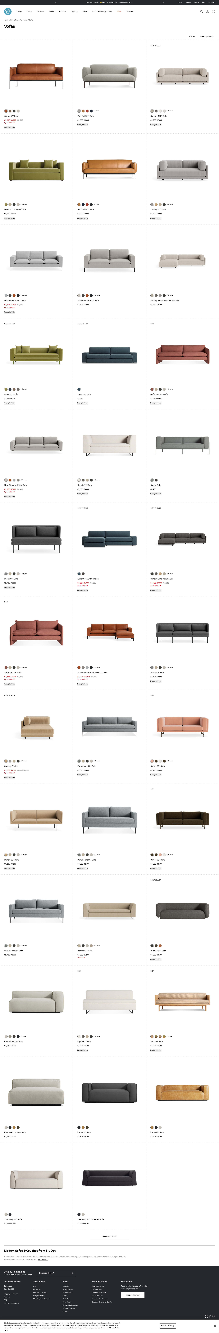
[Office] (51, 11)
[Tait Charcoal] (10, 1036)
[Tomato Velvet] (87, 111)
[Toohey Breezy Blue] (152, 480)
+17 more (24, 204)
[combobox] (207, 37)
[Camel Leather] (14, 1127)
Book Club (66, 1299)
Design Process (68, 1289)
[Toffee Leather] (6, 111)
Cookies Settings (167, 1326)
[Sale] (119, 11)
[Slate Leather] (14, 1036)
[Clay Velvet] (152, 761)
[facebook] (210, 1317)
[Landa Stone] (91, 945)
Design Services (38, 1295)
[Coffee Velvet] (156, 945)
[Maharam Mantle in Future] (6, 1214)
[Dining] (29, 11)
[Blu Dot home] (8, 11)
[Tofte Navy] (10, 1214)
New (34, 1286)
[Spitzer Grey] (18, 480)
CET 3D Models (97, 1295)
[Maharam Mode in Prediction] (79, 111)
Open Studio (67, 1302)
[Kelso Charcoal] (14, 111)
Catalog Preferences (11, 1303)
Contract (188, 2)
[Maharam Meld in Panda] (91, 204)
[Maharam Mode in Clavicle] (79, 295)
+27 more (24, 295)
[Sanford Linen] (152, 111)
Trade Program (97, 1289)
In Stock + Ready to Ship (102, 11)
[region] (109, 1326)
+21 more (97, 480)
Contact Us (8, 1286)
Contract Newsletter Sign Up (102, 1302)
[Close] (215, 1326)
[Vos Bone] (160, 111)
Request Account (98, 1286)
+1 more (96, 111)
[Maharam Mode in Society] (91, 111)
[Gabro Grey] (6, 573)
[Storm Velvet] (83, 573)
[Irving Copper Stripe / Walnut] (160, 1036)
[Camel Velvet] (156, 204)
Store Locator (133, 1295)
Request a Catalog (39, 1292)
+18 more (170, 204)
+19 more (170, 111)
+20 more (97, 1036)
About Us (66, 1286)
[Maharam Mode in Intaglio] (6, 295)
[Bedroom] (40, 11)
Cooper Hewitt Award (70, 1305)
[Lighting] (74, 11)
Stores (196, 2)
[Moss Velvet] (156, 761)
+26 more (97, 295)
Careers (65, 1311)
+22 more (24, 854)
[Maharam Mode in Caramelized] (152, 389)
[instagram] (206, 1317)
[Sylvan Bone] (164, 111)
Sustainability (67, 1292)
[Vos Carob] (164, 761)
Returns (7, 1297)
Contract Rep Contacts (100, 1299)
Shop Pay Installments (41, 1299)
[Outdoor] (62, 11)
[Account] (207, 11)
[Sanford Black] (156, 111)
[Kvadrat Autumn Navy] (10, 389)
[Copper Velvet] (160, 945)
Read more (42, 1259)
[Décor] (85, 11)
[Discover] (129, 11)
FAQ (5, 1300)
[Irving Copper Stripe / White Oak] (152, 1036)
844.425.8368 (9, 1289)
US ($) (211, 3)
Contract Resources (99, 1292)
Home (6, 20)
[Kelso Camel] (10, 204)
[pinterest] (213, 1317)
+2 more (169, 1036)
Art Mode (36, 1289)
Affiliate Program (69, 1308)
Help (203, 2)
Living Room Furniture (18, 20)
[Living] (19, 11)
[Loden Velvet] (6, 204)
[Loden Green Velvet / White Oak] (164, 1036)
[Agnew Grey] (152, 204)
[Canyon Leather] (83, 111)
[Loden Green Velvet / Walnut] (156, 1036)
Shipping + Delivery (11, 1294)
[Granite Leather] (10, 295)
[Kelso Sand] (18, 111)
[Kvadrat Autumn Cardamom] (14, 389)
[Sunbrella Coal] (156, 480)
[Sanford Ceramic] (79, 761)
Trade (180, 2)
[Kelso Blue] (79, 389)
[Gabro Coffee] (10, 111)
